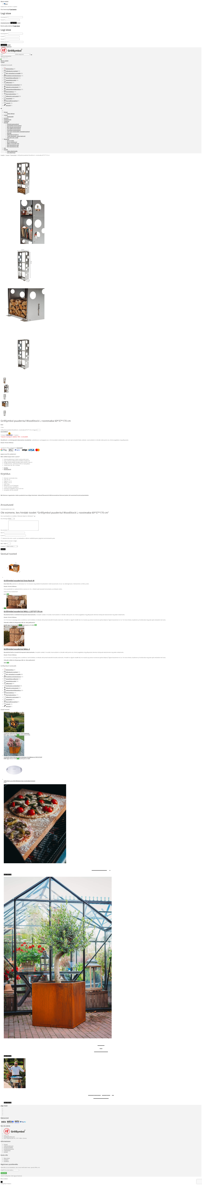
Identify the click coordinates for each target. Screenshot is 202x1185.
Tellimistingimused (8, 1146)
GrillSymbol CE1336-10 (12, 134)
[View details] (14, 577)
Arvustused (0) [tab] (7, 469)
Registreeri (8, 46)
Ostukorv (6, 1159)
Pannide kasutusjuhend (13, 124)
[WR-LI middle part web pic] (22, 243)
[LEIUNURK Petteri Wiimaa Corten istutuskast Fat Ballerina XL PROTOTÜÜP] (14, 755)
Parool (3, 20)
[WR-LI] (22, 199)
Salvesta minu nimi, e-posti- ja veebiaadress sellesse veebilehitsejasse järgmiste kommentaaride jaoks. (29, 538)
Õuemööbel (10, 91)
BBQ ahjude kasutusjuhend (14, 127)
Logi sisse (16, 26)
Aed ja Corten (10, 140)
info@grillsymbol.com (9, 1136)
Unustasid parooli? (5, 23)
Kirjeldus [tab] (6, 468)
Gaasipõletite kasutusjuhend (14, 125)
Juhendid (6, 122)
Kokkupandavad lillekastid (13, 89)
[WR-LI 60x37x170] (22, 287)
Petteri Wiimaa (10, 113)
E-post (3, 36)
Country (3, 546)
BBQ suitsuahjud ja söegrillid (13, 73)
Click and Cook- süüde (12, 137)
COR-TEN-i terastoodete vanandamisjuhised (18, 131)
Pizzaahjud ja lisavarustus (13, 75)
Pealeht (2, 155)
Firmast (6, 112)
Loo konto (13, 9)
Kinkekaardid (10, 116)
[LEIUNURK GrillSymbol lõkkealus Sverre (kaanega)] (14, 732)
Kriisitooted (10, 69)
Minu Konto (7, 1158)
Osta (8, 594)
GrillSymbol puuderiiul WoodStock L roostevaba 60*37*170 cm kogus (18, 430)
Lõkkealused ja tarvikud (12, 71)
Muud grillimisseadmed (12, 101)
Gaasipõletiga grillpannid (12, 78)
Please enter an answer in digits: (9, 541)
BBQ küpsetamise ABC (13, 146)
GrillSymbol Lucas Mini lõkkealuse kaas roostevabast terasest (19, 781)
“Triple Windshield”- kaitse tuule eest (16, 136)
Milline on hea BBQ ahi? (13, 143)
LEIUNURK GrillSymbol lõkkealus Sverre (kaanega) (16, 733)
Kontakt (6, 149)
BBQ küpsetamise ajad (13, 145)
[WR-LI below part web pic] (22, 331)
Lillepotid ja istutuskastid (12, 87)
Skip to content (4, 1)
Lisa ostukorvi (4, 431)
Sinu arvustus (4, 530)
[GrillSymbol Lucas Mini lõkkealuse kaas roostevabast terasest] (14, 779)
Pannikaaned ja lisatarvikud (13, 85)
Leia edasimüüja (11, 152)
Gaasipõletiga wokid (11, 80)
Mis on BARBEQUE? (12, 142)
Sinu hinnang (4, 518)
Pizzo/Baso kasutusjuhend (14, 130)
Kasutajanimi (4, 17)
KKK (5, 148)
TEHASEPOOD (7, 119)
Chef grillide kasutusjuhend (14, 128)
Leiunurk (8, 103)
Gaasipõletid (9, 98)
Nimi (2, 532)
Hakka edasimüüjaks (12, 151)
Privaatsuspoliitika (8, 1147)
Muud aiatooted (11, 94)
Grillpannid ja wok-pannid (12, 96)
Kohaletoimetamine (9, 1149)
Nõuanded (6, 139)
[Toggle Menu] (1, 108)
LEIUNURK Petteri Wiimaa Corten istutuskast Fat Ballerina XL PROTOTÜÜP (23, 757)
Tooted (6, 115)
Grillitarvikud (9, 82)
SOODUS (6, 118)
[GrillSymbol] (11, 53)
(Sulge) (18, 23)
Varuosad (8, 105)
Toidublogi (6, 121)
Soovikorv (6, 1161)
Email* (2, 1170)
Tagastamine (7, 1150)
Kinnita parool (4, 42)
